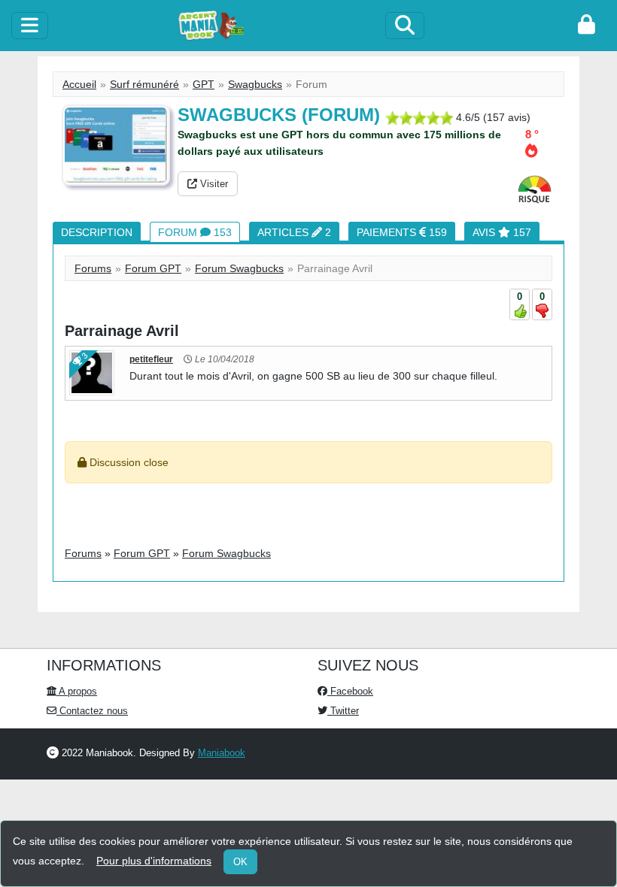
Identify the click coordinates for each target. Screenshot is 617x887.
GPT (203, 84)
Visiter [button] (212, 183)
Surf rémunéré (144, 84)
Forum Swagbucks (239, 268)
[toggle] (29, 25)
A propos (76, 691)
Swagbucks (255, 84)
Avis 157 (502, 232)
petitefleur (151, 359)
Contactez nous (92, 710)
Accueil (79, 84)
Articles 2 (294, 232)
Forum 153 (195, 232)
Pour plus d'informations (153, 861)
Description (96, 232)
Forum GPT (153, 268)
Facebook (350, 691)
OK (240, 861)
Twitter (343, 710)
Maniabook (221, 752)
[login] (586, 25)
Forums (92, 268)
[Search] (404, 25)
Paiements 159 (402, 232)
